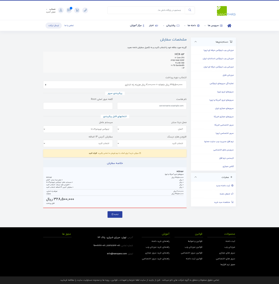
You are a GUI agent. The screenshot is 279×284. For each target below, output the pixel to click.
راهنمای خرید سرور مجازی (157, 252)
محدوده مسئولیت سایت (88, 280)
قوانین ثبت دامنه (194, 258)
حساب (52, 9)
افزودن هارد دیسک (177, 137)
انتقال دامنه (225, 194)
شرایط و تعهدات (127, 280)
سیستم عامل (106, 122)
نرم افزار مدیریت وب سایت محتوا (219, 141)
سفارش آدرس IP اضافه (101, 137)
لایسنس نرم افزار (226, 158)
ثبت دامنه (230, 241)
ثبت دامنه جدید (223, 185)
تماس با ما (69, 25)
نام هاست (181, 99)
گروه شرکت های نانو (179, 280)
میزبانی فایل (228, 75)
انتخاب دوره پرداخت (176, 77)
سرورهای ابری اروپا (225, 91)
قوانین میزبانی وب (193, 247)
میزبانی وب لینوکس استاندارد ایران (218, 58)
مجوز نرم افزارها (227, 264)
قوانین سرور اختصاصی (191, 252)
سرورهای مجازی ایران (224, 108)
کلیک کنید (93, 153)
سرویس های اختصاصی (223, 149)
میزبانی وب (229, 247)
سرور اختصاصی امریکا (224, 125)
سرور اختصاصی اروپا (225, 133)
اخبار (151, 25)
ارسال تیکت (53, 25)
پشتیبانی (171, 25)
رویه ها (105, 280)
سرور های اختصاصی (225, 258)
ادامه (115, 214)
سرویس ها (213, 25)
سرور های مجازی (227, 252)
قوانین (114, 280)
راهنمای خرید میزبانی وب (157, 247)
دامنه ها (191, 25)
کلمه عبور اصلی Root (102, 99)
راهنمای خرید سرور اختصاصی (155, 258)
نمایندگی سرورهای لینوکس (222, 83)
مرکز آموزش (136, 25)
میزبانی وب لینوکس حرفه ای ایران (219, 67)
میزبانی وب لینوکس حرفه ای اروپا (219, 50)
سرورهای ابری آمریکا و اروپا (222, 100)
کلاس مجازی (228, 166)
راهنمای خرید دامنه (160, 241)
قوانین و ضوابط (195, 241)
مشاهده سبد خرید (222, 202)
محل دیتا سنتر (179, 122)
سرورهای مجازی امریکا (224, 116)
